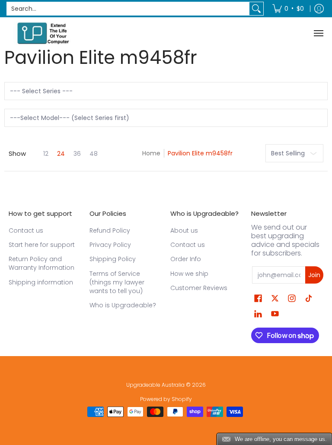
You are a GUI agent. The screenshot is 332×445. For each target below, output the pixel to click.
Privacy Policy (110, 244)
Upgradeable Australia (155, 384)
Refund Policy (109, 230)
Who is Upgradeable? (122, 305)
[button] (258, 298)
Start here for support (42, 244)
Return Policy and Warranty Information (41, 263)
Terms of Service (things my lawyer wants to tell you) (116, 282)
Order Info (185, 259)
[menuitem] (288, 8)
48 (93, 153)
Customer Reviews (198, 288)
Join (314, 275)
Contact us (26, 230)
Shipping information (41, 282)
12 (45, 153)
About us (184, 230)
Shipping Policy (112, 259)
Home (151, 153)
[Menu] (318, 33)
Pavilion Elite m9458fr (200, 153)
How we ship (189, 273)
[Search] (256, 8)
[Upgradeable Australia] (43, 33)
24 (61, 153)
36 (77, 153)
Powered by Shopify (166, 399)
